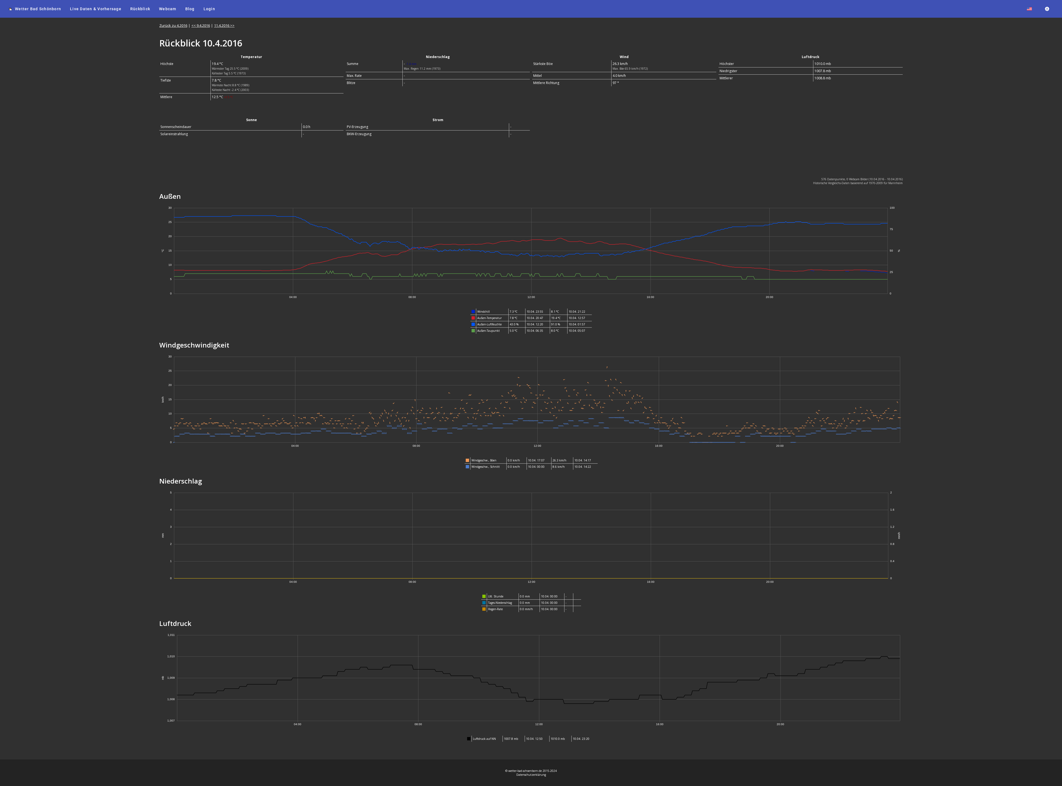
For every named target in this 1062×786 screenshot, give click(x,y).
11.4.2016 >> (224, 25)
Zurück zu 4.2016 (173, 25)
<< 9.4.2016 (200, 25)
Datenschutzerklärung (531, 775)
